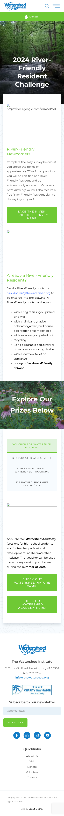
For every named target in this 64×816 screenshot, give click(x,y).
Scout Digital (36, 808)
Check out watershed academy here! (32, 604)
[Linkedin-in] (27, 735)
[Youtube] (47, 735)
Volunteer (32, 772)
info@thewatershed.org (32, 677)
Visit (32, 761)
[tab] (32, 446)
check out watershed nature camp (32, 583)
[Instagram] (37, 735)
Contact (32, 777)
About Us (32, 756)
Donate (32, 766)
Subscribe (16, 722)
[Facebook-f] (16, 735)
